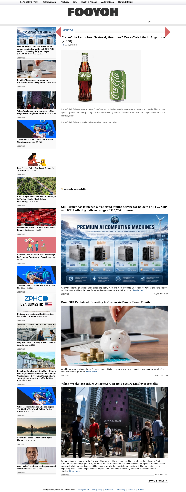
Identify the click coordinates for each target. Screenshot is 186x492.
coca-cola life (80, 189)
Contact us (109, 490)
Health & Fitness (89, 2)
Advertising (121, 490)
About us (131, 490)
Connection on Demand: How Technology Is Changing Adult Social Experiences (36, 256)
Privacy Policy (97, 490)
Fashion (65, 2)
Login (149, 21)
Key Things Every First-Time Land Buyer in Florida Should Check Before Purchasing (36, 199)
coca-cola (68, 189)
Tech (36, 2)
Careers (141, 490)
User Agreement (83, 490)
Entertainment (49, 2)
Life (75, 2)
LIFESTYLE (21, 58)
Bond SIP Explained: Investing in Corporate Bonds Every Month (32, 81)
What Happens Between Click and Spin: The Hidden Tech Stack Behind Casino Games (35, 409)
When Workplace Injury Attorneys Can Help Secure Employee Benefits (35, 112)
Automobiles (107, 2)
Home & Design (125, 2)
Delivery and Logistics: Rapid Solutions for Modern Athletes (35, 315)
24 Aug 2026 (26, 2)
